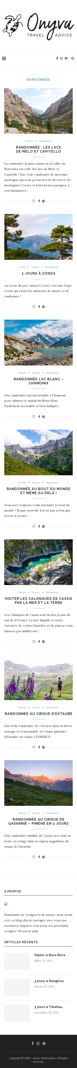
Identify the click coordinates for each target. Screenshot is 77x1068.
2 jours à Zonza (39, 273)
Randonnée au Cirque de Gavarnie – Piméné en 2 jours (38, 821)
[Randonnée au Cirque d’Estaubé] (38, 677)
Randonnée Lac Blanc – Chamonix (39, 381)
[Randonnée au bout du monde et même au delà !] (38, 452)
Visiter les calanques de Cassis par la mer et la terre (38, 601)
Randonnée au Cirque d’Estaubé (39, 714)
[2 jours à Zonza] (38, 237)
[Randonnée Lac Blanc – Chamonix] (38, 342)
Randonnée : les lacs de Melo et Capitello (38, 149)
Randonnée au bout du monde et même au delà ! (39, 491)
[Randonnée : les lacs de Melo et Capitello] (38, 111)
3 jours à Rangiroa (49, 981)
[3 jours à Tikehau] (17, 1013)
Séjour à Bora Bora (49, 955)
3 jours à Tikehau (48, 1007)
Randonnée (45, 141)
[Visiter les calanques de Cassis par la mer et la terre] (38, 562)
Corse (22, 267)
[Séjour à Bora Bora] (17, 961)
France (29, 141)
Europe (22, 373)
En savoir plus (28, 931)
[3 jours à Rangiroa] (17, 987)
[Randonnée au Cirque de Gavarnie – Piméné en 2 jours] (38, 783)
